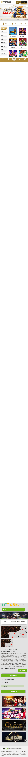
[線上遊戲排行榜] (14, 725)
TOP (25, 740)
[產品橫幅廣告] (14, 615)
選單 (6, 609)
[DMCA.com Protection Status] (4, 748)
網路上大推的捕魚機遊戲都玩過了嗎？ (9, 668)
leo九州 (8, 621)
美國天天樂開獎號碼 (9, 666)
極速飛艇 (17, 663)
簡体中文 (25, 604)
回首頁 (20, 604)
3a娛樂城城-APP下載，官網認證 (10, 649)
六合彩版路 (14, 664)
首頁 (5, 621)
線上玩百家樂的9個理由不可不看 (8, 651)
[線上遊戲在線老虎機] (14, 701)
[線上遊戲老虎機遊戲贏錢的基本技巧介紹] (14, 737)
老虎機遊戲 (5, 682)
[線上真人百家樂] (14, 713)
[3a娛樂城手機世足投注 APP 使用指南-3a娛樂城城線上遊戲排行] (10, 605)
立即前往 (21, 670)
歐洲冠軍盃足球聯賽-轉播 (8, 679)
